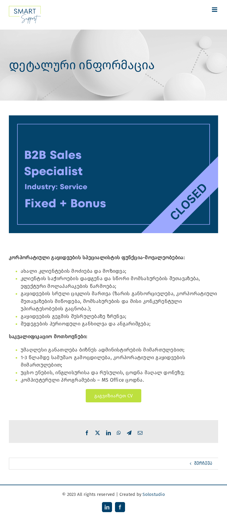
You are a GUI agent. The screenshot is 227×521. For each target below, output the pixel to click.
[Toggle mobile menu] (215, 10)
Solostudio (153, 494)
